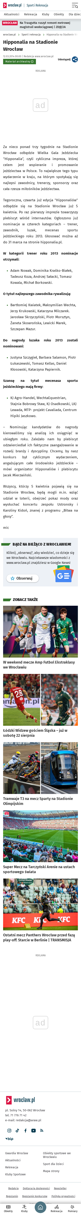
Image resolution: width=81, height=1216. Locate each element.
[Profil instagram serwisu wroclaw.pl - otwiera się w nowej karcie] (9, 1130)
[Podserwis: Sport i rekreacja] (36, 5)
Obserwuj (27, 578)
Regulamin (12, 1196)
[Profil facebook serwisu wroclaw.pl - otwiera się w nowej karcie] (25, 1130)
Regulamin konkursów (34, 1196)
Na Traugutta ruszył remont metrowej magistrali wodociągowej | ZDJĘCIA (45, 25)
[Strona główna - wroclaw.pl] (12, 5)
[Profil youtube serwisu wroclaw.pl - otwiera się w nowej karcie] (33, 1130)
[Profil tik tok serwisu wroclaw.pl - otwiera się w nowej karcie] (17, 1130)
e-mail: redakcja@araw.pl (23, 1120)
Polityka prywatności (63, 1196)
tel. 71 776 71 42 (15, 1115)
